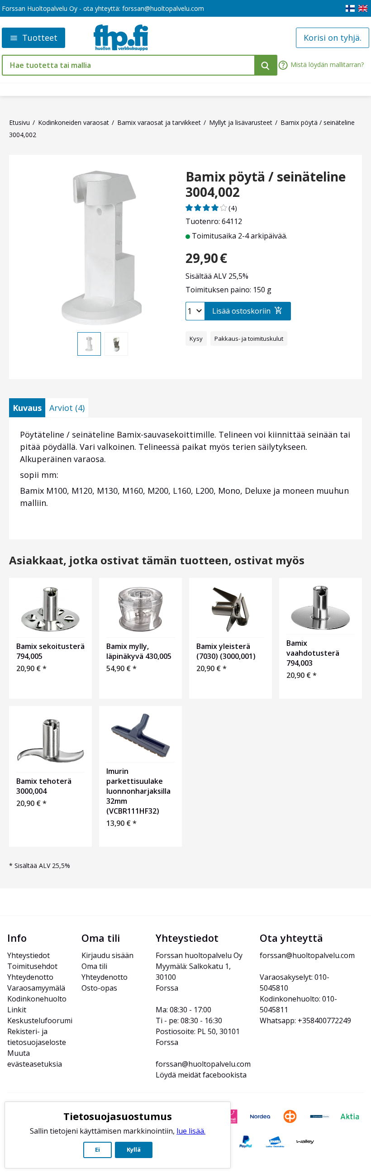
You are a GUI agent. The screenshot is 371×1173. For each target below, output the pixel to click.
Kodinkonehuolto (37, 999)
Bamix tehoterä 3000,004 (43, 786)
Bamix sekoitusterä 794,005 (50, 651)
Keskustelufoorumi (39, 1020)
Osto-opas (99, 988)
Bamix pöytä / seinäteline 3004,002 (266, 184)
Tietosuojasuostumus (117, 1116)
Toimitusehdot (32, 966)
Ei (97, 1149)
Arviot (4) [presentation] (67, 407)
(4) (232, 207)
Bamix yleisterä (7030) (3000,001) (226, 651)
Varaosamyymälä (36, 988)
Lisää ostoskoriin (241, 311)
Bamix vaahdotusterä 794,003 (312, 653)
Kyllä (134, 1149)
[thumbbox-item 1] (89, 344)
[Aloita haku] (265, 65)
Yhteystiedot (28, 955)
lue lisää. (190, 1131)
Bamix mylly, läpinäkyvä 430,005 (138, 651)
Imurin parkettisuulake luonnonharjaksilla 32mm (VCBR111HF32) (138, 791)
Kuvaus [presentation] (27, 407)
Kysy (196, 338)
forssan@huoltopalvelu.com (163, 8)
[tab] (27, 407)
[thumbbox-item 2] (116, 344)
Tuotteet (39, 37)
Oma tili (94, 966)
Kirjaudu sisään (107, 955)
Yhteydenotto (30, 977)
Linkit (16, 1010)
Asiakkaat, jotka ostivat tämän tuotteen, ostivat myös (156, 560)
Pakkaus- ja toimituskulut (248, 338)
